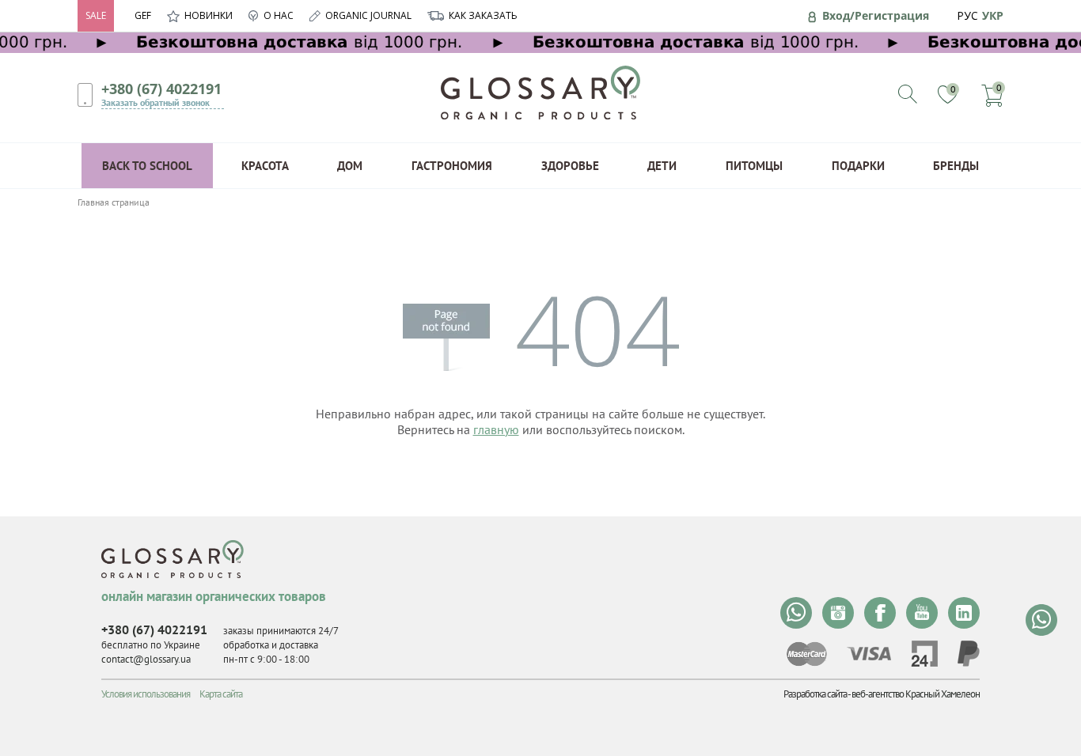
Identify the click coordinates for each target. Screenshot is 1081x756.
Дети (662, 165)
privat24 (924, 654)
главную (496, 429)
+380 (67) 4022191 (161, 88)
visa (869, 653)
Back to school (147, 165)
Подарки (858, 165)
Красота (265, 165)
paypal (969, 654)
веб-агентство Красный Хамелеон (916, 694)
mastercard (807, 654)
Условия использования (145, 694)
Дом (349, 165)
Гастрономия (452, 165)
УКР (992, 15)
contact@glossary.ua (146, 659)
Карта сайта (220, 694)
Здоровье (570, 165)
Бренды (956, 165)
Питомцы (754, 165)
